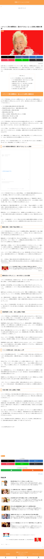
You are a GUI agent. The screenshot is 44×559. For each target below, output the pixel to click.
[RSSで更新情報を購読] (32, 470)
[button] (36, 60)
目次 (20, 75)
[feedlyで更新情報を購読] (11, 470)
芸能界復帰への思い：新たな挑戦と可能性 (21, 85)
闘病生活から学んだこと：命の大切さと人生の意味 (22, 83)
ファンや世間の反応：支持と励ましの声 (20, 86)
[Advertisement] (22, 16)
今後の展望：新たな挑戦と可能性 (19, 88)
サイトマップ (22, 555)
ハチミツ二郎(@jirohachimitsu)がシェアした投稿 (15, 188)
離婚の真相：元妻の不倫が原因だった (20, 81)
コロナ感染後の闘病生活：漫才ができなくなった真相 (23, 79)
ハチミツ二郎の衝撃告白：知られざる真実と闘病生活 (22, 78)
